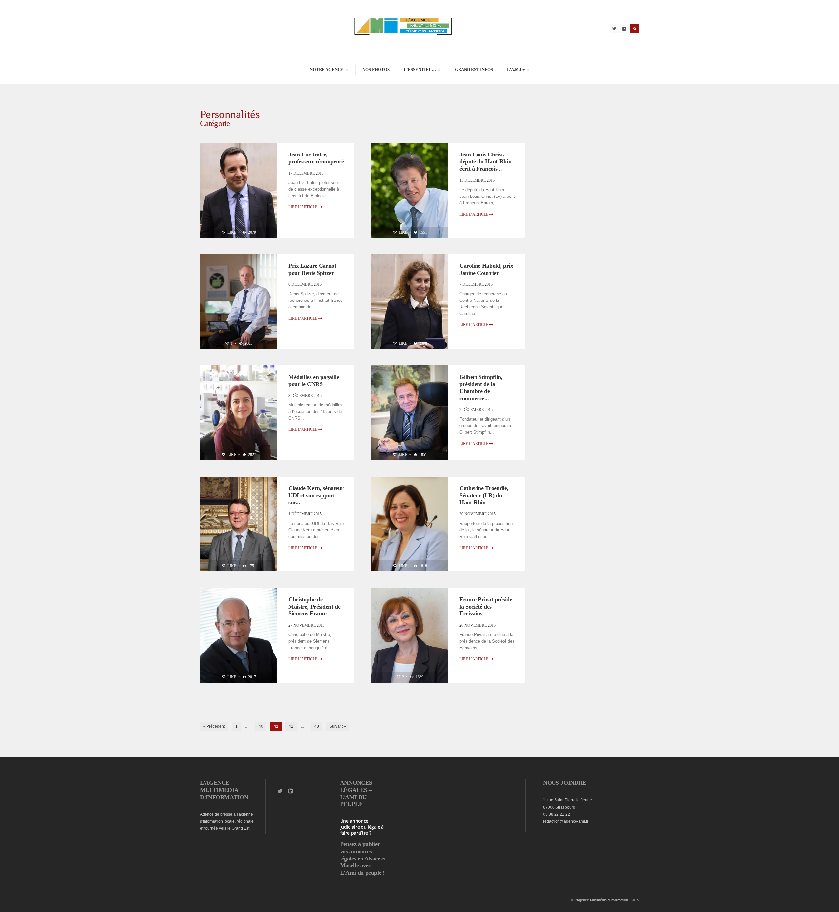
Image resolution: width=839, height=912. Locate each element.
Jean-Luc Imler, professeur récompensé (316, 158)
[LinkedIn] (624, 28)
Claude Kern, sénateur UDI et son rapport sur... (315, 495)
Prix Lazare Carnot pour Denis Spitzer (312, 269)
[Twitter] (614, 28)
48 (316, 726)
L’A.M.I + (516, 70)
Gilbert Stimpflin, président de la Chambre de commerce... (481, 388)
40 (261, 726)
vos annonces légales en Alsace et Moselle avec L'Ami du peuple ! (363, 862)
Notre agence (326, 70)
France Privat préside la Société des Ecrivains (485, 606)
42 (291, 726)
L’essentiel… (419, 70)
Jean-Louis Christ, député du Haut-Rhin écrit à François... (485, 161)
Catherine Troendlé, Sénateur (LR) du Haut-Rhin (483, 495)
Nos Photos (376, 69)
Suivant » (337, 726)
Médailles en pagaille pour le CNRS (313, 380)
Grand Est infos (474, 69)
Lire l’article (303, 207)
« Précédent (214, 726)
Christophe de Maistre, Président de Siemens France (314, 606)
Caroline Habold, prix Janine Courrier (486, 269)
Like (231, 232)
